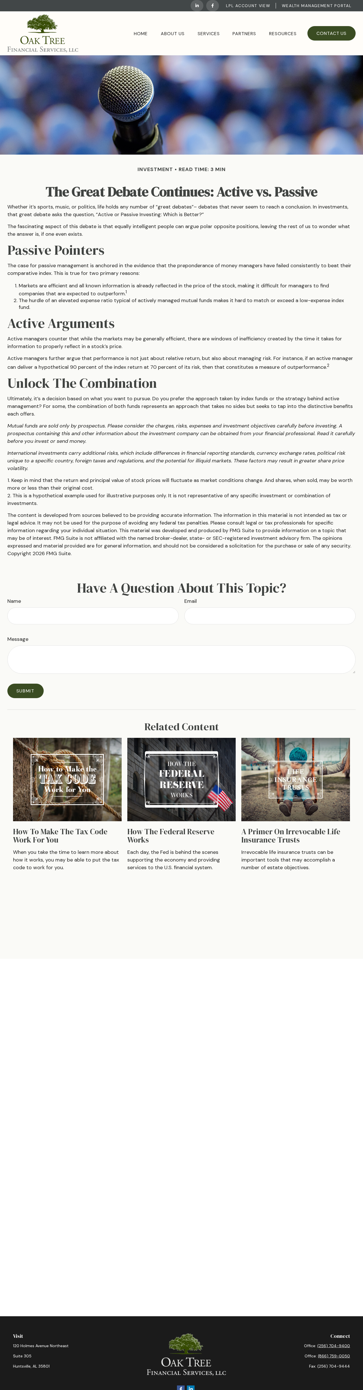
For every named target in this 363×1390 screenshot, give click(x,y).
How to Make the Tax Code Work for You (60, 835)
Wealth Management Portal (317, 5)
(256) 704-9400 (333, 1345)
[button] (141, 33)
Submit (25, 691)
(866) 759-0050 (334, 1356)
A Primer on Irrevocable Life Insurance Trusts (290, 835)
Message (17, 639)
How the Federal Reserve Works (170, 835)
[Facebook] (212, 5)
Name (14, 601)
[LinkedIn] (197, 5)
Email (190, 601)
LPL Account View (248, 5)
